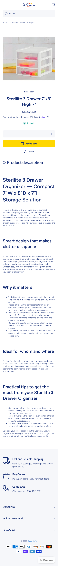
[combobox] (29, 13)
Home (5, 23)
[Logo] (29, 5)
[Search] (5, 13)
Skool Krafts (32, 541)
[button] (53, 5)
